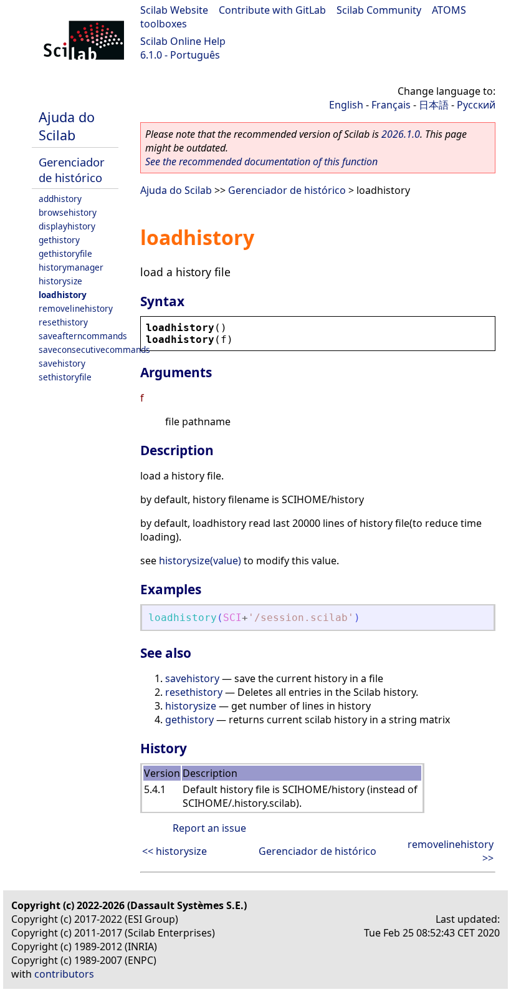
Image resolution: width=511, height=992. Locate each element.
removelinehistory (76, 308)
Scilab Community (379, 10)
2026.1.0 (400, 134)
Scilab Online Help (183, 41)
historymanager (71, 267)
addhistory (60, 199)
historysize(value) (200, 560)
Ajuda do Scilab (67, 126)
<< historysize (174, 851)
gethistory (59, 240)
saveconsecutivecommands (94, 349)
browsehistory (68, 212)
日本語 (434, 105)
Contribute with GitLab (272, 10)
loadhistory (63, 295)
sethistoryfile (65, 377)
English (346, 105)
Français (391, 105)
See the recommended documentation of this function (261, 161)
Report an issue (209, 828)
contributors (64, 974)
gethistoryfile (65, 253)
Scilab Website (174, 10)
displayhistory (67, 226)
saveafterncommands (83, 336)
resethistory (63, 322)
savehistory (62, 363)
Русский (476, 105)
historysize (60, 281)
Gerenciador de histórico (72, 169)
